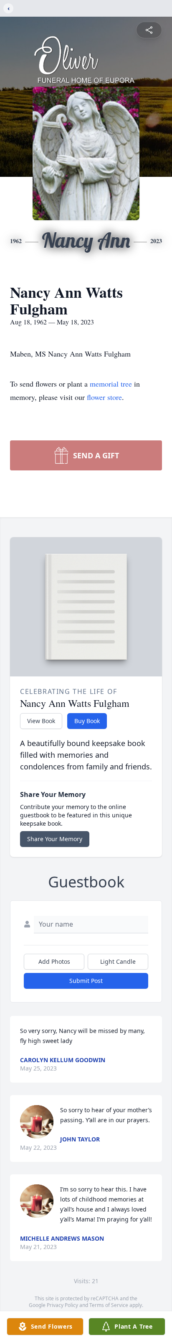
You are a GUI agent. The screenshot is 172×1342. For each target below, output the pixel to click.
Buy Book (87, 721)
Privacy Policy (62, 1305)
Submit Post (86, 981)
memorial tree (111, 384)
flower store (104, 397)
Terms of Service (108, 1305)
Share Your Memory (54, 839)
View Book (41, 721)
